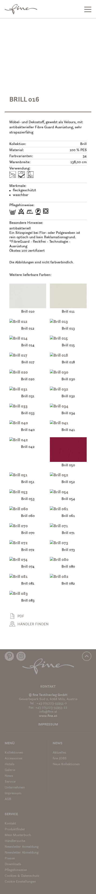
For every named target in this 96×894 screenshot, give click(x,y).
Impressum (48, 724)
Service (10, 782)
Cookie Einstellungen (20, 882)
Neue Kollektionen (66, 764)
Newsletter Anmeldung (22, 847)
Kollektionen (14, 753)
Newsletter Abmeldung (22, 852)
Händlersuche (15, 841)
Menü (10, 743)
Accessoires (13, 758)
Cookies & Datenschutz (22, 876)
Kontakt (48, 687)
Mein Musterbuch (18, 835)
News (9, 776)
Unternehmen (15, 787)
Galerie (10, 770)
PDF (20, 616)
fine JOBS (60, 758)
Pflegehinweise (16, 870)
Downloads (13, 864)
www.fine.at (48, 716)
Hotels (9, 764)
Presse (10, 858)
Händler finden (33, 624)
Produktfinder (15, 829)
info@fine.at (48, 712)
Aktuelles (59, 753)
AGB (8, 799)
